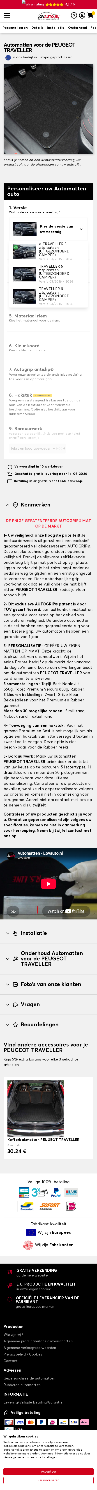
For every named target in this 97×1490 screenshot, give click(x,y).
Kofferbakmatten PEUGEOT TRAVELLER (43, 1140)
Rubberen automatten (22, 1385)
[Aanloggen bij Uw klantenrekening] (82, 15)
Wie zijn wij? (13, 1334)
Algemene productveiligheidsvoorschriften (38, 1341)
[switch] (15, 28)
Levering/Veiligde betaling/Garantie (33, 1402)
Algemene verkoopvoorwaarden (30, 1348)
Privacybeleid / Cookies (23, 1354)
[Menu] (19, 15)
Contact (11, 1361)
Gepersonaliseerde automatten (29, 1378)
